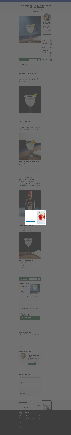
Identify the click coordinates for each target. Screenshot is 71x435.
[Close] (45, 210)
